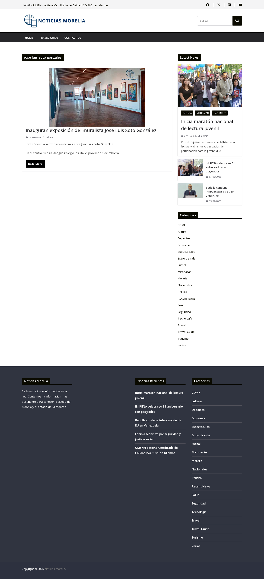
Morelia (182, 278)
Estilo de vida (186, 258)
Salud (181, 305)
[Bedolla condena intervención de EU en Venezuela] (190, 194)
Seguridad (184, 312)
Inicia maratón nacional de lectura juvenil (207, 124)
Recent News (187, 298)
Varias (182, 345)
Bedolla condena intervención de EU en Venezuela (220, 192)
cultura (187, 113)
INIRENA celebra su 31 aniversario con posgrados (220, 167)
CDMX (182, 225)
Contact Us (72, 37)
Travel (182, 325)
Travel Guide (48, 37)
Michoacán (203, 113)
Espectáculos (186, 252)
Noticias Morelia (55, 569)
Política (182, 292)
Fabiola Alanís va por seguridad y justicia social (62, 4)
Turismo (183, 338)
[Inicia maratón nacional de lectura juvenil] (210, 85)
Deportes (184, 238)
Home (29, 37)
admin (49, 137)
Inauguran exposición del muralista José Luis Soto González (91, 130)
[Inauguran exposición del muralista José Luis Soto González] (97, 97)
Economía (184, 245)
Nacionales (220, 113)
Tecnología (185, 318)
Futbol (182, 265)
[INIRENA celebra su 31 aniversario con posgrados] (190, 170)
